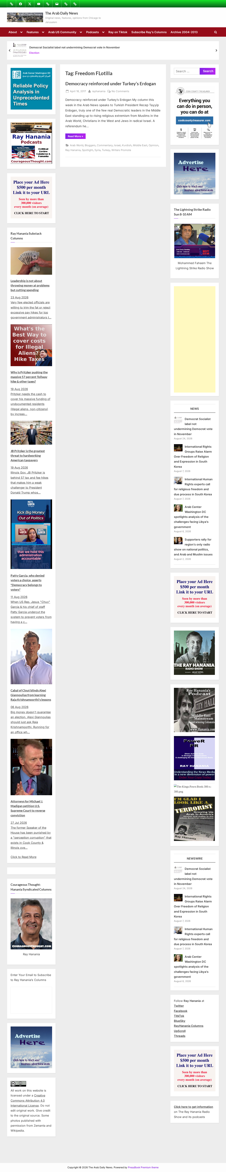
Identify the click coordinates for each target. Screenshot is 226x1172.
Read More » (77, 137)
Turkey (106, 150)
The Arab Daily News (61, 13)
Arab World (76, 145)
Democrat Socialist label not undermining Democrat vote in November (74, 47)
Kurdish (127, 145)
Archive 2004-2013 (184, 32)
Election (34, 52)
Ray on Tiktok (117, 32)
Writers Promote (121, 150)
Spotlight (87, 150)
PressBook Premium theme (143, 1167)
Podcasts (92, 32)
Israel (117, 145)
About (12, 32)
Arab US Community (62, 32)
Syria (97, 150)
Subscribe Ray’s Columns (149, 32)
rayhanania (98, 91)
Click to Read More (23, 857)
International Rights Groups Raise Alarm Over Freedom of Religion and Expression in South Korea (193, 456)
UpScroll (180, 1031)
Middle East (140, 145)
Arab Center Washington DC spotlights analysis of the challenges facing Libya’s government (191, 517)
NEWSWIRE (195, 858)
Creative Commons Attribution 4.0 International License (28, 1100)
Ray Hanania (73, 150)
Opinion (153, 145)
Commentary (105, 145)
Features (33, 32)
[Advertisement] (194, 339)
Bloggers (90, 145)
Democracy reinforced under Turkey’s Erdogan (110, 83)
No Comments (120, 91)
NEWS (194, 408)
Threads (179, 1036)
